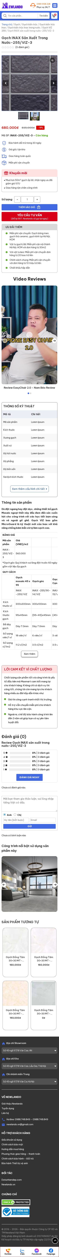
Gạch (17, 24)
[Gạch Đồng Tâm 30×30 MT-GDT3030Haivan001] (43, 940)
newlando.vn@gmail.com (20, 1124)
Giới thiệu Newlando (12, 1103)
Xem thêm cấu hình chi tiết (28, 488)
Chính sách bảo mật (12, 1144)
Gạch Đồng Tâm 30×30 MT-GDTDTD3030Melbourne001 (15, 1012)
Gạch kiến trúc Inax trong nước (24, 27)
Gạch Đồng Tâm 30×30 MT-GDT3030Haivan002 (15, 959)
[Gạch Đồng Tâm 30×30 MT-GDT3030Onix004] (43, 993)
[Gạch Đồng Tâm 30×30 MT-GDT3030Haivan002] (15, 940)
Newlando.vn (8, 1184)
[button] (53, 83)
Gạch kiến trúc (29, 24)
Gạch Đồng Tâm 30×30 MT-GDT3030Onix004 (43, 1012)
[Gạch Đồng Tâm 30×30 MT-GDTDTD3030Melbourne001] (15, 993)
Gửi (30, 826)
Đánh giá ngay (29, 777)
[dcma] (16, 1202)
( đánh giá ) (22, 47)
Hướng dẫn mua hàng (13, 1149)
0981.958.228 (43, 4)
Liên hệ (5, 1113)
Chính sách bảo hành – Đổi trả (18, 1158)
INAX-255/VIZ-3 (21, 135)
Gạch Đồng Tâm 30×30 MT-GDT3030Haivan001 (44, 959)
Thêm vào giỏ (27, 207)
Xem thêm (29, 653)
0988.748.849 (22, 1119)
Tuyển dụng (8, 1108)
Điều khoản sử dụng (12, 1139)
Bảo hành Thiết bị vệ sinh (15, 1163)
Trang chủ (7, 24)
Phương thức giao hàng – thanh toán (21, 1154)
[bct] (15, 1211)
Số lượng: (7, 199)
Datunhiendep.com (12, 1179)
